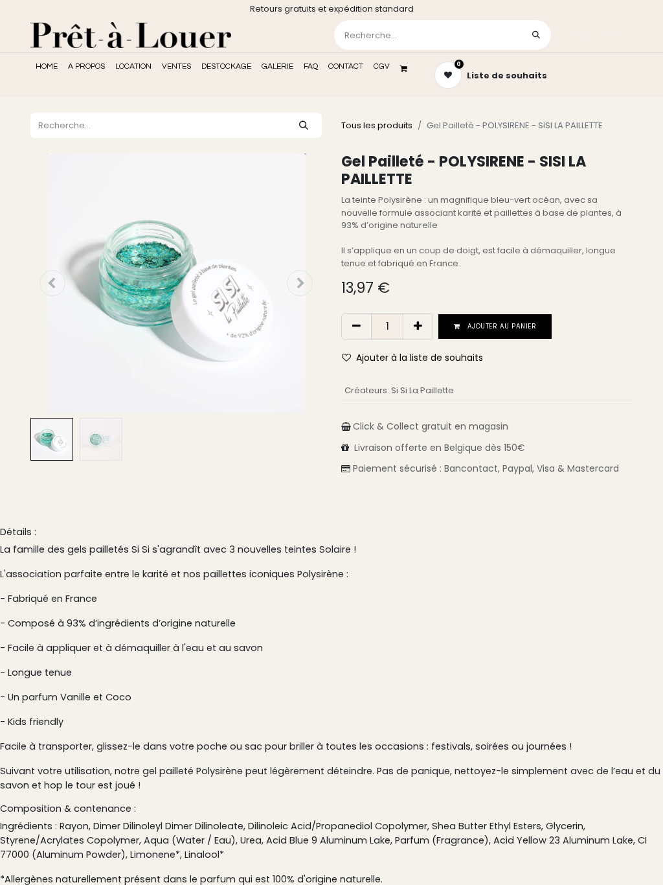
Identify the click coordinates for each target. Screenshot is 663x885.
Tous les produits (376, 125)
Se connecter (593, 34)
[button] (52, 283)
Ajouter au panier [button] (501, 326)
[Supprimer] (356, 326)
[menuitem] (46, 67)
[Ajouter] (418, 326)
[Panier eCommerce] (408, 69)
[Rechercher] (536, 35)
